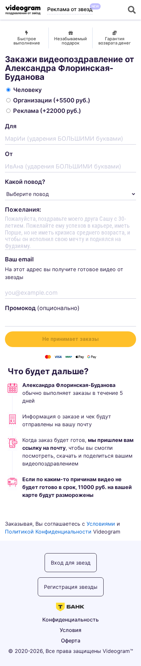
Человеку (27, 89)
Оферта (70, 640)
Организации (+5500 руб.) (51, 100)
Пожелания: (23, 209)
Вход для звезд (71, 562)
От (9, 153)
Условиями (101, 523)
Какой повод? (25, 181)
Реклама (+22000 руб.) (47, 110)
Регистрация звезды (70, 587)
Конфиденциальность (70, 619)
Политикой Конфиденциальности (48, 531)
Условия (70, 630)
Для (10, 126)
